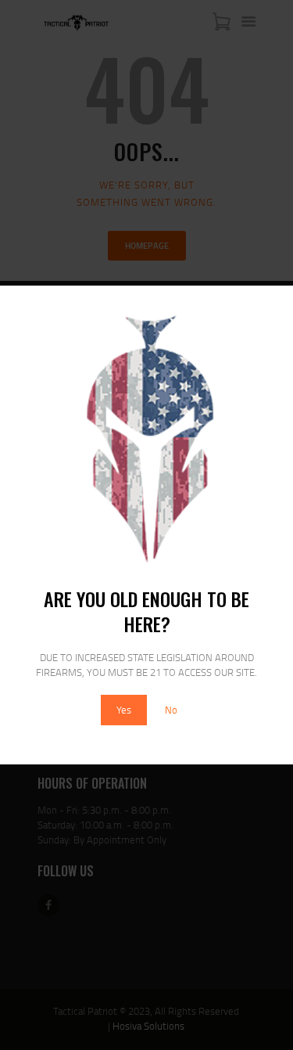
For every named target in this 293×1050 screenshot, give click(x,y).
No (171, 710)
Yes (123, 710)
